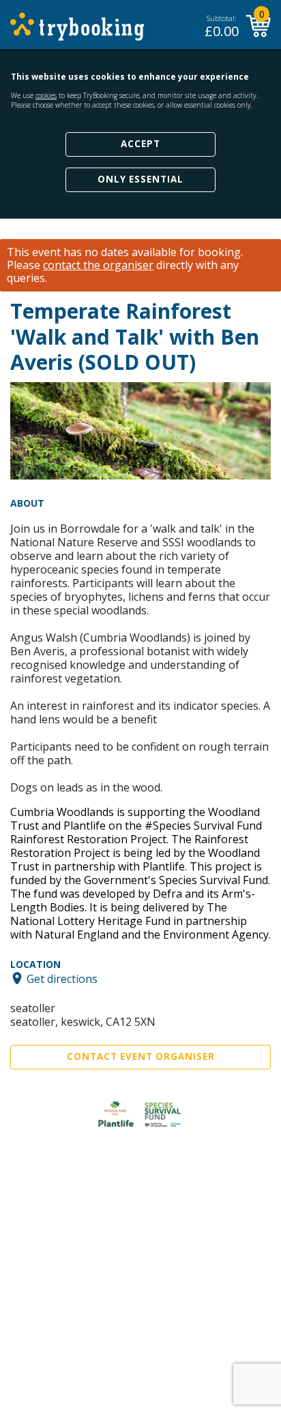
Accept (140, 144)
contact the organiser (98, 265)
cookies (46, 95)
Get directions (62, 978)
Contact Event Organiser (141, 1056)
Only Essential (140, 179)
